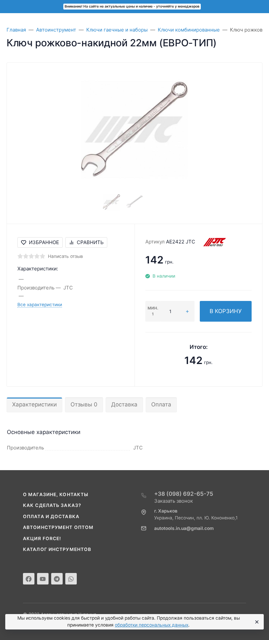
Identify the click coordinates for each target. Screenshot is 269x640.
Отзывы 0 (84, 404)
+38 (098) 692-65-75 (183, 494)
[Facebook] (28, 578)
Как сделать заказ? (52, 505)
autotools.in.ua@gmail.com (184, 528)
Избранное (44, 242)
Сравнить (90, 242)
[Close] (256, 621)
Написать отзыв (65, 256)
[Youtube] (43, 578)
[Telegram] (57, 578)
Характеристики (34, 404)
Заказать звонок (173, 501)
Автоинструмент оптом (58, 527)
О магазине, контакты (55, 494)
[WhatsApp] (71, 578)
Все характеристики (39, 304)
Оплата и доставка (51, 516)
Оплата (161, 404)
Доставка (124, 404)
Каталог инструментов (57, 549)
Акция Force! (42, 538)
